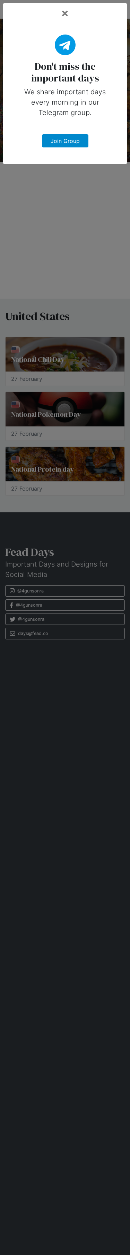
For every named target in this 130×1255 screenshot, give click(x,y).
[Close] (65, 13)
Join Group (65, 140)
